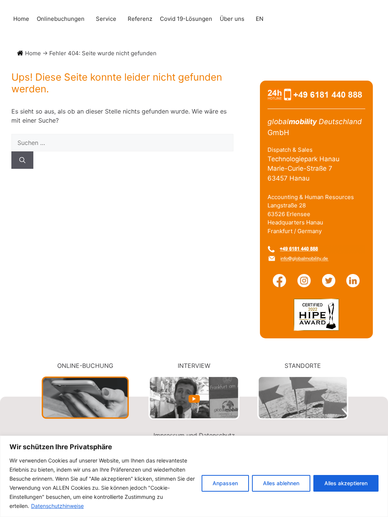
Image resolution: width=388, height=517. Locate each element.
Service (106, 18)
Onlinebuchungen (60, 18)
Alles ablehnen (281, 483)
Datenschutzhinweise (57, 506)
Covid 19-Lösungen (186, 18)
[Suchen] (22, 160)
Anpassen (225, 483)
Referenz (140, 18)
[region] (194, 476)
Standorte (303, 365)
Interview (194, 365)
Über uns (232, 18)
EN (259, 18)
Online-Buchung (85, 365)
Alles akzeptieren (346, 483)
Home (21, 18)
